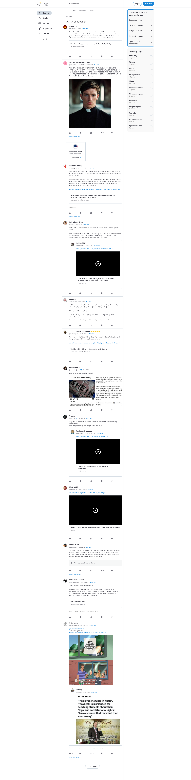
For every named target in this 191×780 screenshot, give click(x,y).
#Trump (91, 320)
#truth (76, 611)
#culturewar (79, 633)
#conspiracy (90, 611)
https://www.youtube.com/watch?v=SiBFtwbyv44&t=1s (94, 249)
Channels (82, 11)
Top (67, 11)
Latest (74, 11)
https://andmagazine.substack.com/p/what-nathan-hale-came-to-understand (94, 189)
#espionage (72, 207)
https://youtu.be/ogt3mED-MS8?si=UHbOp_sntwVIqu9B (87, 493)
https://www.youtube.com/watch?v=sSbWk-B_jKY (92, 437)
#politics (82, 611)
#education (102, 633)
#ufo (96, 611)
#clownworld (88, 633)
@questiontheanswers (76, 629)
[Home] (42, 4)
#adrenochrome (73, 320)
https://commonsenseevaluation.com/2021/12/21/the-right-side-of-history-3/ (94, 343)
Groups (92, 11)
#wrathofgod (83, 320)
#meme (71, 611)
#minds (71, 633)
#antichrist (106, 320)
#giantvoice (98, 320)
